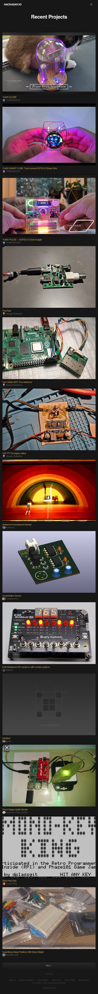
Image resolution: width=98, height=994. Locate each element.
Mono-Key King (9, 880)
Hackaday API (83, 980)
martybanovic (12, 598)
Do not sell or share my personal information (49, 983)
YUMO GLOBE (9, 97)
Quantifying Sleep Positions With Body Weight (23, 951)
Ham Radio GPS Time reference (17, 382)
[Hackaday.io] (12, 4)
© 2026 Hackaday (49, 988)
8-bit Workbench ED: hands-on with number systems (26, 667)
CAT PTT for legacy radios (14, 453)
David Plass (11, 883)
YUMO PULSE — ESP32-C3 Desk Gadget (22, 239)
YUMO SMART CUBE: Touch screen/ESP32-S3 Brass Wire (29, 168)
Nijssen (9, 669)
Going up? (50, 973)
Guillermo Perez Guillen (17, 812)
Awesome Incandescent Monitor (17, 524)
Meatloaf (6, 738)
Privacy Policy (70, 980)
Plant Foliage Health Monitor (15, 809)
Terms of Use (57, 980)
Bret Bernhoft (12, 954)
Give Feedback (42, 980)
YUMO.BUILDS (13, 99)
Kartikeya (10, 527)
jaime (8, 741)
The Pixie (6, 310)
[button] (91, 4)
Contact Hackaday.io (26, 980)
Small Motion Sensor (11, 595)
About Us (12, 980)
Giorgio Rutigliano (14, 313)
